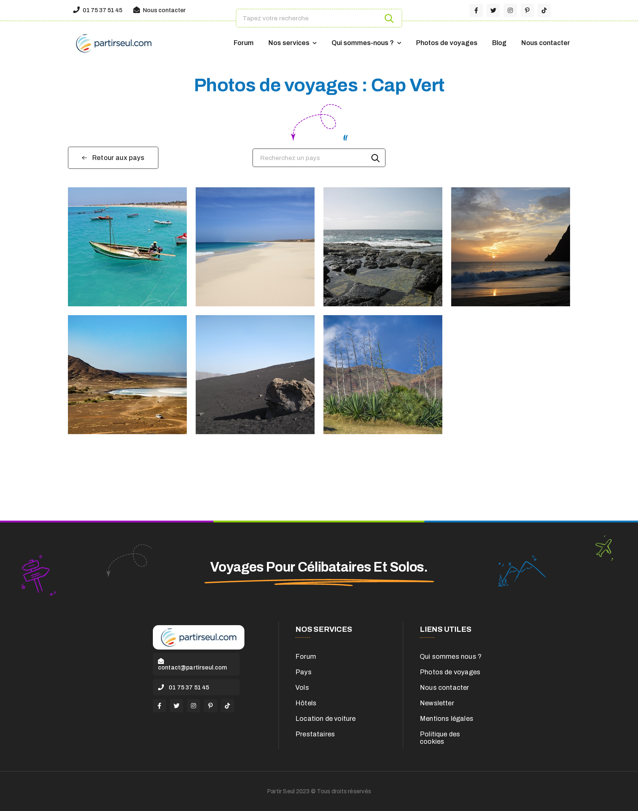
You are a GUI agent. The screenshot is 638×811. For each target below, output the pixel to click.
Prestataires (315, 734)
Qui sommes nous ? (450, 656)
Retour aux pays (118, 157)
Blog (499, 43)
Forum (244, 43)
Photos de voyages (446, 43)
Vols (302, 687)
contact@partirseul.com (192, 667)
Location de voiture (325, 718)
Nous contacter (164, 10)
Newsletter (437, 703)
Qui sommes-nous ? (363, 43)
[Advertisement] (319, 493)
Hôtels (305, 703)
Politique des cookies (440, 737)
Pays (303, 672)
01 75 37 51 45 (102, 10)
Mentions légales (446, 718)
